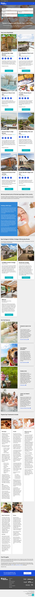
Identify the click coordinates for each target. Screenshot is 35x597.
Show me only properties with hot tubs (8, 18)
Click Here (27, 573)
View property (9, 70)
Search (25, 15)
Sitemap (10, 587)
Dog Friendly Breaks (23, 362)
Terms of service (12, 581)
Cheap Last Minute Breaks (25, 408)
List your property (12, 585)
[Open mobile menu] (33, 3)
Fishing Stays (22, 385)
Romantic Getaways (23, 339)
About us (10, 578)
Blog (10, 579)
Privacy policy (11, 582)
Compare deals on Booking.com (7, 17)
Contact (10, 584)
